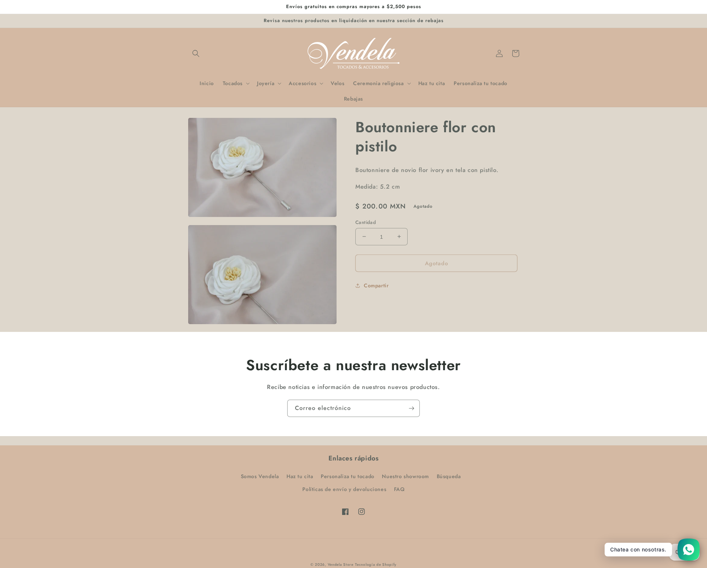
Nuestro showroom (405, 476)
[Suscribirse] (411, 408)
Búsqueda (449, 476)
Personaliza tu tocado (347, 476)
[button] (196, 53)
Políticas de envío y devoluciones (344, 489)
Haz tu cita (299, 476)
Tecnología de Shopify (376, 564)
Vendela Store (341, 564)
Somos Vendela (260, 476)
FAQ (399, 489)
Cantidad (365, 221)
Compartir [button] (376, 285)
